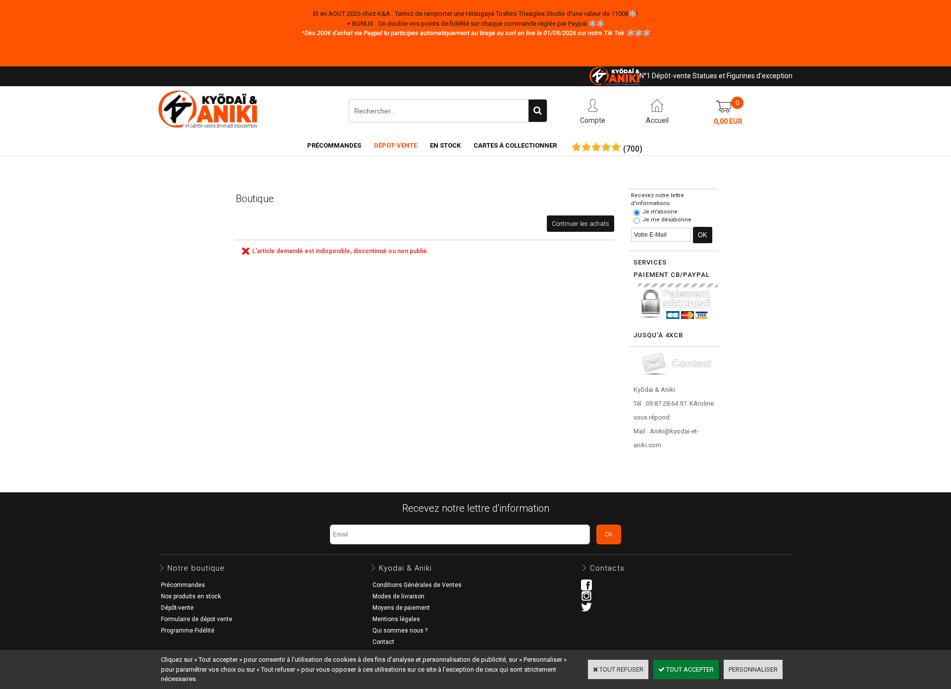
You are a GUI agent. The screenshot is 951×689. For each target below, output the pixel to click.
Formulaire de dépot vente (196, 619)
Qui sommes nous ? (399, 630)
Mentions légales (396, 619)
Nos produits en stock (191, 596)
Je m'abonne (660, 212)
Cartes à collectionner (515, 145)
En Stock (445, 145)
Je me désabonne (666, 219)
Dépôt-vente (177, 607)
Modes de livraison (398, 596)
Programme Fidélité (187, 630)
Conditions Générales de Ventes (417, 585)
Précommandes (334, 145)
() (632, 149)
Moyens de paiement (401, 607)
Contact (383, 641)
